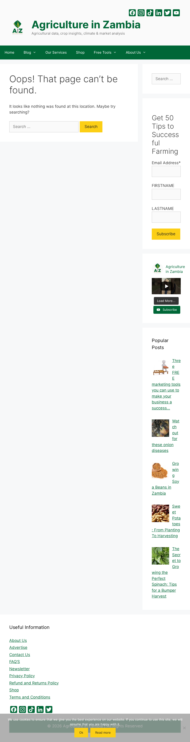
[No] (184, 728)
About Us (133, 52)
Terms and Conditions (29, 697)
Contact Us (19, 654)
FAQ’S (14, 661)
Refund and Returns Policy (34, 683)
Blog (27, 52)
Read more (103, 732)
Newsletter (19, 669)
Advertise (18, 647)
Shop (80, 52)
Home (9, 52)
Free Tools (102, 52)
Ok (81, 732)
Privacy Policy (22, 675)
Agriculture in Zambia (86, 24)
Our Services (56, 52)
